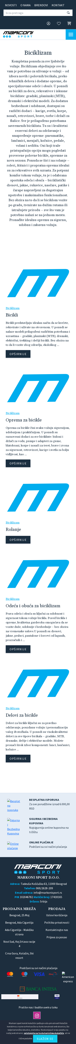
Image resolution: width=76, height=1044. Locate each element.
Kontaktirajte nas (57, 930)
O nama (25, 5)
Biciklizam (13, 308)
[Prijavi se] (47, 23)
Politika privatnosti (56, 922)
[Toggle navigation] (71, 34)
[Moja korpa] (68, 23)
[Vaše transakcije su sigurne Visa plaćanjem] (57, 996)
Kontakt (58, 5)
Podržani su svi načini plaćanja (48, 844)
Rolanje (13, 529)
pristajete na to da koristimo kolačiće (44, 1033)
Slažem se (45, 1039)
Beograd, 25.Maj (19, 915)
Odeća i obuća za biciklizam (33, 606)
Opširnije (18, 354)
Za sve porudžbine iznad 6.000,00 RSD (49, 804)
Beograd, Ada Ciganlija (19, 922)
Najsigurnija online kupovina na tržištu (49, 825)
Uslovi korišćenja (56, 915)
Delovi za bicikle (22, 715)
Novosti (11, 5)
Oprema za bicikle (24, 420)
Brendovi (41, 5)
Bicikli (12, 315)
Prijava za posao (56, 937)
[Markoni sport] (21, 34)
